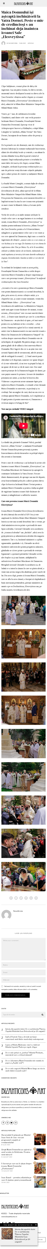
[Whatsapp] (31, 898)
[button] (43, 1015)
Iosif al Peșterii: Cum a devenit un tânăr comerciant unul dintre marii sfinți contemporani (24, 1038)
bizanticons (18, 911)
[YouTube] (11, 1123)
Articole (31, 43)
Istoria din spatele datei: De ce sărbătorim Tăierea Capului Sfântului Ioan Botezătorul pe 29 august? (25, 1030)
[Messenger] (16, 898)
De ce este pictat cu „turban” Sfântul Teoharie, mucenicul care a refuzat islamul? (24, 1054)
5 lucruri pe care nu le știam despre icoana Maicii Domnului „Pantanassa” (16, 1166)
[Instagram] (7, 1123)
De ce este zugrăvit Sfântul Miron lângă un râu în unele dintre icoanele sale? (25, 1070)
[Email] (36, 898)
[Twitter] (21, 898)
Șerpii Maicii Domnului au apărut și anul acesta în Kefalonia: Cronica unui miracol (16, 1152)
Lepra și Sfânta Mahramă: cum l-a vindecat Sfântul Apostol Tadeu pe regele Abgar (22, 1046)
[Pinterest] (26, 898)
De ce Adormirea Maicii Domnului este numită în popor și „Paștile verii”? (24, 1062)
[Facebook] (11, 898)
